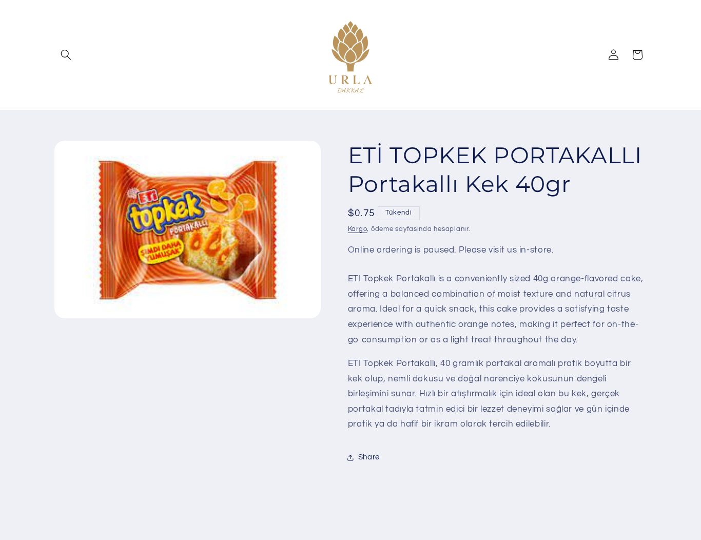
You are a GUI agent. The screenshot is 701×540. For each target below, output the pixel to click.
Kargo (357, 229)
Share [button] (369, 457)
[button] (66, 55)
